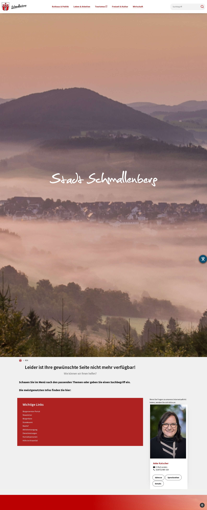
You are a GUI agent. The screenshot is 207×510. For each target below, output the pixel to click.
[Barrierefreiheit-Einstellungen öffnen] (203, 259)
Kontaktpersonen (30, 437)
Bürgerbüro (27, 418)
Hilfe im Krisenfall (30, 440)
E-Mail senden (161, 467)
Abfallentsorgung (30, 429)
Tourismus (100, 6)
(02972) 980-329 (162, 469)
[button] (202, 6)
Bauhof (26, 426)
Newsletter (27, 415)
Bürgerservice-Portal (31, 411)
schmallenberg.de (20, 360)
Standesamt (28, 422)
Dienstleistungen (30, 433)
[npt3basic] (14, 6)
